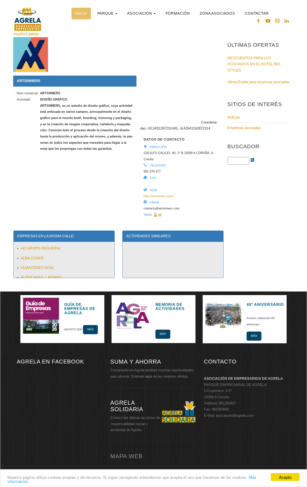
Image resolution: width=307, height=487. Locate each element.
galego (33, 34)
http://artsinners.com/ (158, 196)
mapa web (126, 456)
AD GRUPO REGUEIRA (40, 248)
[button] (107, 13)
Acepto (285, 477)
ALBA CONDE (32, 258)
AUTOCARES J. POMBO (41, 277)
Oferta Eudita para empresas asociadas (258, 82)
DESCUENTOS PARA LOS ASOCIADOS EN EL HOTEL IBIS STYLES (253, 64)
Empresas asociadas (244, 128)
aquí (148, 376)
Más (90, 329)
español (19, 34)
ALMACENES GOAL (37, 268)
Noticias (233, 117)
